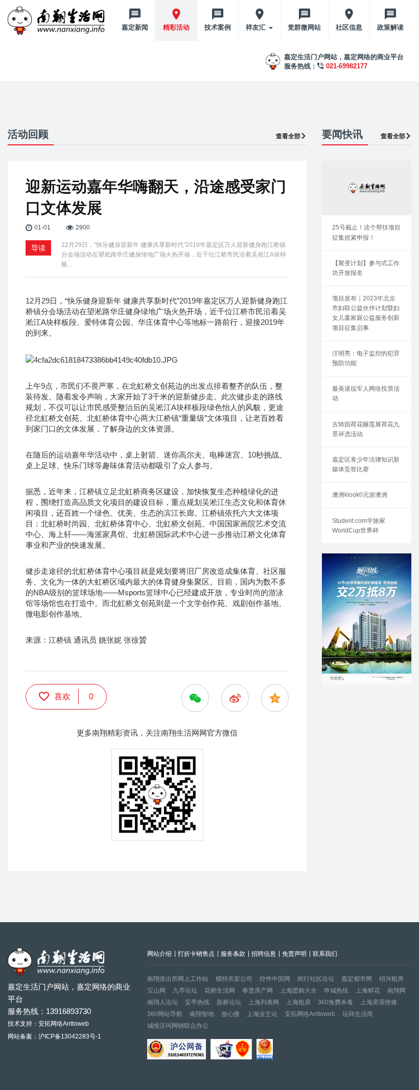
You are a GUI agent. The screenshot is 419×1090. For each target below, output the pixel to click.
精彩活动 (176, 27)
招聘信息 (263, 953)
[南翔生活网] (57, 20)
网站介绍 (159, 953)
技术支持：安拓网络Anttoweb (48, 1023)
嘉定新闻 (135, 27)
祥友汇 (257, 27)
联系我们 (325, 953)
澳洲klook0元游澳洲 (359, 494)
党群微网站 (304, 27)
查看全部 (288, 136)
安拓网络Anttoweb (310, 1014)
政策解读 (390, 27)
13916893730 (68, 1011)
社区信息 (349, 27)
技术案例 (217, 27)
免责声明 (294, 953)
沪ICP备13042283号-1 (69, 1036)
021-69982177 (346, 66)
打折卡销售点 (196, 953)
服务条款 (233, 953)
